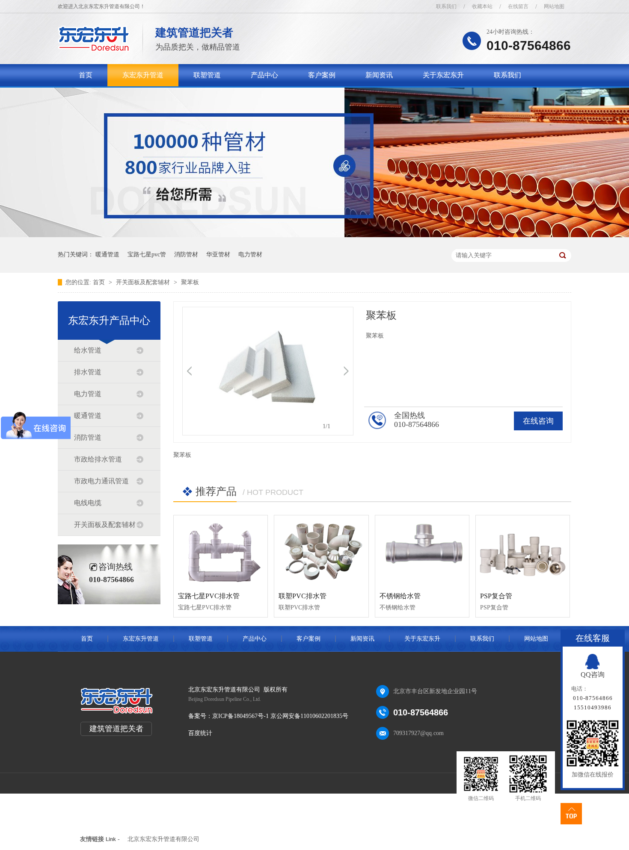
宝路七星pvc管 (147, 254)
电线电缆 (87, 502)
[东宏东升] (94, 49)
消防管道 (87, 437)
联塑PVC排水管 (302, 596)
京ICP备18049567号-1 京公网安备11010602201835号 (280, 716)
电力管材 (250, 254)
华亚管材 (218, 254)
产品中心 (264, 75)
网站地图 (554, 6)
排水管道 (87, 372)
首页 (85, 75)
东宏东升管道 (142, 75)
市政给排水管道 (98, 459)
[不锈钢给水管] (422, 550)
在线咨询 (538, 421)
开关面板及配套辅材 (144, 282)
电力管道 (87, 393)
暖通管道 (107, 254)
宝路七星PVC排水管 (209, 596)
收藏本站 (482, 6)
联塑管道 (207, 75)
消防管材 (186, 254)
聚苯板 (190, 282)
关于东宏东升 (443, 75)
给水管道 (87, 350)
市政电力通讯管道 (101, 481)
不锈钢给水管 (400, 596)
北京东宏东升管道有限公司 (163, 839)
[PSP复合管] (523, 550)
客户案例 (321, 75)
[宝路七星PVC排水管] (220, 550)
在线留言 (518, 6)
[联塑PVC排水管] (321, 550)
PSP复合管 (496, 596)
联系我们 (446, 6)
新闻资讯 (379, 75)
